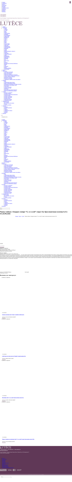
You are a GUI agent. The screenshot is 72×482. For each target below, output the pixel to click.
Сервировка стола (5, 7)
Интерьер (4, 460)
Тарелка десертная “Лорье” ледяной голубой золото (13, 314)
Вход (1, 13)
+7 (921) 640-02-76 (3, 16)
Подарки (3, 6)
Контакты (4, 11)
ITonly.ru (43, 474)
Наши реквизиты (5, 464)
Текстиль (3, 8)
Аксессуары (4, 459)
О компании (4, 3)
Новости (3, 463)
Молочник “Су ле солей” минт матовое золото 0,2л (13, 397)
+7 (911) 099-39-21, (3, 15)
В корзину (2, 247)
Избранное (4, 9)
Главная (3, 2)
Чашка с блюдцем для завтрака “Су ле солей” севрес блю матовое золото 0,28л (18, 439)
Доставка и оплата (5, 466)
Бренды (3, 4)
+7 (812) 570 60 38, (3, 449)
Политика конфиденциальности (8, 467)
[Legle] (18, 272)
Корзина (3, 10)
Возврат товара (5, 465)
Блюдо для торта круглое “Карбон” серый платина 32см (14, 356)
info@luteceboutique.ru (4, 450)
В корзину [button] (4, 359)
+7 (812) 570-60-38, (3, 14)
